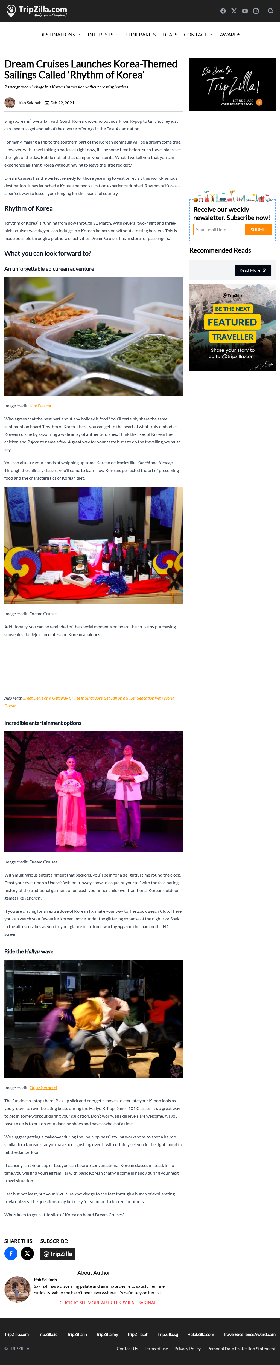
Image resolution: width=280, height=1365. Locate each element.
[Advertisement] (93, 666)
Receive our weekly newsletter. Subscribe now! (231, 213)
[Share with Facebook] (11, 1253)
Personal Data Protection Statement (241, 1348)
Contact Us (127, 1348)
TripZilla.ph (137, 1334)
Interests (100, 35)
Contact (195, 35)
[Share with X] (27, 1253)
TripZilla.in (77, 1334)
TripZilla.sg (168, 1334)
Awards (230, 35)
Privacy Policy (187, 1348)
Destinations (57, 35)
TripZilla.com (16, 1334)
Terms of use (156, 1348)
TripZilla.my (107, 1334)
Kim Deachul (42, 405)
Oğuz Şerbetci (43, 1087)
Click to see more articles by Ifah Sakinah (109, 1302)
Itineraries (141, 35)
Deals (169, 35)
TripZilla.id (48, 1334)
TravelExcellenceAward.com (249, 1334)
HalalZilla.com (200, 1334)
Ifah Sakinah (45, 1279)
